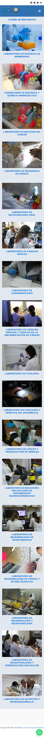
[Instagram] (34, 3)
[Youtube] (38, 3)
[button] (39, 732)
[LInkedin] (41, 3)
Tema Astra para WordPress (34, 728)
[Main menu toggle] (39, 11)
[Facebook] (31, 3)
